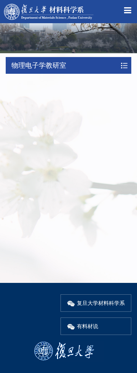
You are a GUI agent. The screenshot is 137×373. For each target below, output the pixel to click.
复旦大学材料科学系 (101, 303)
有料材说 (87, 326)
